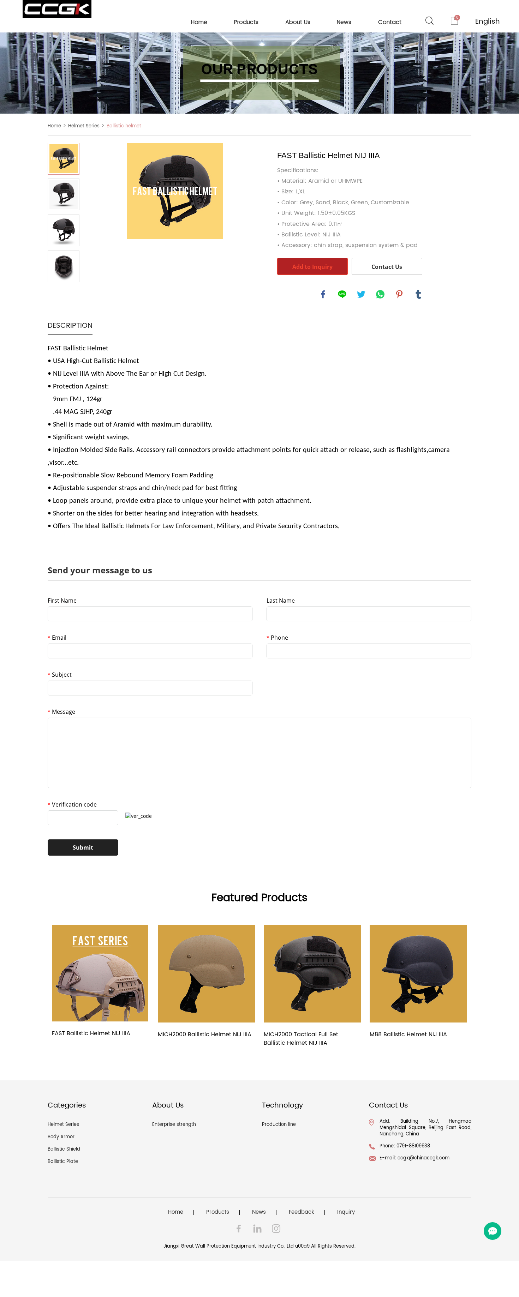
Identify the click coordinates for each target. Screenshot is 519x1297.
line (342, 294)
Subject (60, 674)
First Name (62, 600)
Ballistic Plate (63, 1161)
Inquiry (346, 1212)
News (344, 22)
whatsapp (380, 294)
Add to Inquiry (312, 267)
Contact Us (386, 267)
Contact (389, 22)
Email (57, 637)
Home (199, 22)
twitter (361, 294)
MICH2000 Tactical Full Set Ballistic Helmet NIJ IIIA (301, 1038)
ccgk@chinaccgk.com (423, 1158)
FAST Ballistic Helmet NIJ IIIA (91, 1033)
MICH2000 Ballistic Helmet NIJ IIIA (204, 1034)
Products (246, 22)
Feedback (301, 1212)
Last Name (281, 600)
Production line (279, 1124)
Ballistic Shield (64, 1149)
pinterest (399, 294)
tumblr (418, 294)
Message (61, 712)
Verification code (72, 804)
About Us (297, 22)
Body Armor (61, 1137)
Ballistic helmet (124, 126)
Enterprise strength (174, 1124)
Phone (277, 637)
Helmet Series (84, 126)
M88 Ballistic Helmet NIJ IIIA (408, 1034)
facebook (323, 294)
